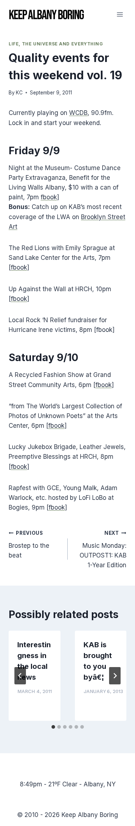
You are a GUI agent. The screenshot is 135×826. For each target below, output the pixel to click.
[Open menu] (119, 14)
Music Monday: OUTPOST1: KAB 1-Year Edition (103, 549)
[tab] (53, 727)
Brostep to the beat (29, 544)
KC (19, 93)
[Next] (115, 675)
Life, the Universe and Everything (56, 43)
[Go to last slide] (20, 675)
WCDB (78, 112)
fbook (49, 197)
